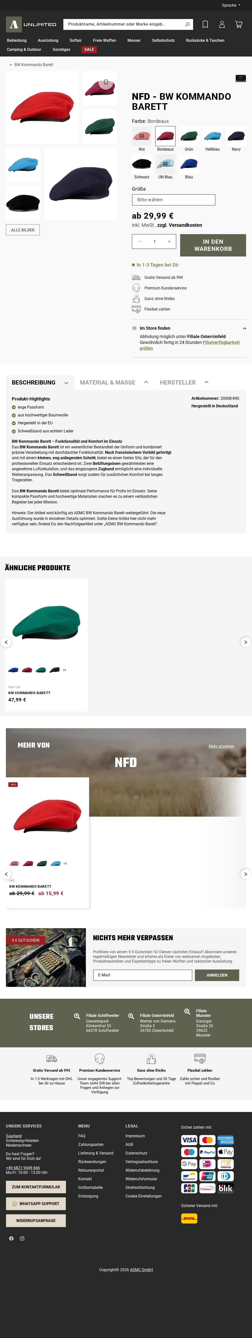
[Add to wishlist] (205, 24)
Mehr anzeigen (221, 746)
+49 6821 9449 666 (23, 1168)
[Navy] (236, 136)
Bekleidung (17, 40)
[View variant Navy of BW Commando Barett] (55, 670)
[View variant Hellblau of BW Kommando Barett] (56, 863)
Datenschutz (136, 1153)
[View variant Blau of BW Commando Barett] (13, 670)
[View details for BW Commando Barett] (46, 623)
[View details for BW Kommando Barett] (47, 816)
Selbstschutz (163, 40)
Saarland (14, 1136)
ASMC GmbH (141, 1269)
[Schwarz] (142, 164)
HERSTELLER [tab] (178, 382)
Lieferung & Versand (95, 1153)
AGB (129, 1144)
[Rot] (142, 136)
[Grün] (189, 136)
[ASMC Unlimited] (32, 24)
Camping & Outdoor (24, 49)
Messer (134, 40)
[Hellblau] (212, 136)
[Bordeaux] (165, 136)
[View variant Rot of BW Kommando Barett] (14, 863)
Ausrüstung (48, 40)
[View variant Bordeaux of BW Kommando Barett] (28, 863)
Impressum (135, 1136)
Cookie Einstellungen (144, 1196)
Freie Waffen (104, 40)
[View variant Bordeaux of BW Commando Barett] (27, 670)
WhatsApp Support (39, 1203)
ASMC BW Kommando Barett (130, 524)
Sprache (229, 5)
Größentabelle (90, 1187)
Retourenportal (91, 1170)
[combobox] (128, 24)
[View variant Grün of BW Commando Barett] (41, 670)
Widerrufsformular (141, 1179)
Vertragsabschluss (142, 1161)
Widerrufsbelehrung (142, 1170)
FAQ (81, 1136)
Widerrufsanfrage (36, 1220)
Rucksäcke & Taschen (205, 40)
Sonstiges (61, 49)
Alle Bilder (22, 230)
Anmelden (217, 975)
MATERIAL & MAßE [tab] (107, 382)
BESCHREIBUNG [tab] (33, 382)
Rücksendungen (92, 1161)
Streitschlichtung (140, 1187)
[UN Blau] (165, 164)
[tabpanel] (126, 461)
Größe (139, 189)
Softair (76, 40)
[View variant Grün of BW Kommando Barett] (42, 863)
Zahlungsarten (91, 1144)
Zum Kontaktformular (36, 1187)
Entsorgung (88, 1196)
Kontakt (85, 1179)
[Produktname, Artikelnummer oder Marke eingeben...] (187, 24)
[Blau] (189, 164)
